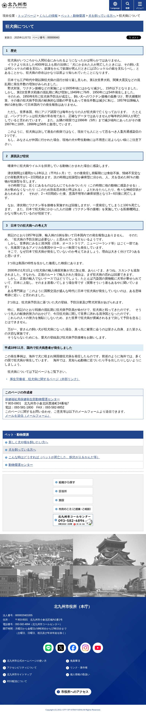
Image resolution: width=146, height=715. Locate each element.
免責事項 (75, 661)
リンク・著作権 (78, 667)
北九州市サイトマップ (19, 674)
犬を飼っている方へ (102, 15)
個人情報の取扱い (80, 674)
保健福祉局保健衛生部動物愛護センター (32, 399)
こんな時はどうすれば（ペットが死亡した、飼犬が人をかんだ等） (54, 457)
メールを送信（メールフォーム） (28, 415)
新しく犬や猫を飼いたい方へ (28, 442)
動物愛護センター (21, 464)
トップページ (27, 15)
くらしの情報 (48, 15)
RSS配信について (17, 681)
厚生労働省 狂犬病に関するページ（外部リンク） (45, 379)
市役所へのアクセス (75, 691)
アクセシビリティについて (22, 667)
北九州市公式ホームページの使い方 (27, 661)
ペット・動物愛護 (73, 15)
